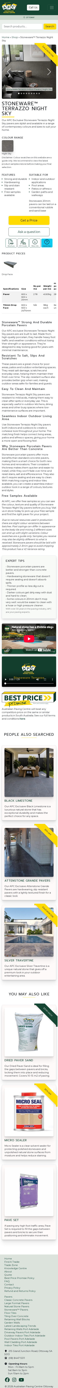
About (8, 1271)
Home (5, 37)
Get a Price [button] (29, 220)
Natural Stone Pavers (16, 1306)
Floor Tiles (10, 1312)
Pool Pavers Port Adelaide (19, 1338)
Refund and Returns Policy (20, 1291)
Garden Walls (12, 1322)
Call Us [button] (33, 7)
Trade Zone (11, 1265)
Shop (15, 37)
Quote (8, 1274)
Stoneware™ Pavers (16, 1309)
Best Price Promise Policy (19, 1278)
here (22, 718)
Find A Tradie (11, 1261)
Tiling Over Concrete (16, 1316)
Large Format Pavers (16, 1303)
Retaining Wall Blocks (17, 1319)
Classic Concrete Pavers (18, 1299)
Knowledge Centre (15, 1268)
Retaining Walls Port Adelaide (21, 1329)
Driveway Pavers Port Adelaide (22, 1332)
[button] (9, 71)
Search (49, 26)
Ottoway (29, 17)
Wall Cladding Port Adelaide (20, 1342)
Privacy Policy (12, 1287)
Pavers (8, 1296)
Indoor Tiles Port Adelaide (19, 1345)
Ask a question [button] (29, 232)
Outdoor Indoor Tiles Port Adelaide (24, 1335)
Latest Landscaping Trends (20, 1325)
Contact (9, 1284)
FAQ (7, 1281)
